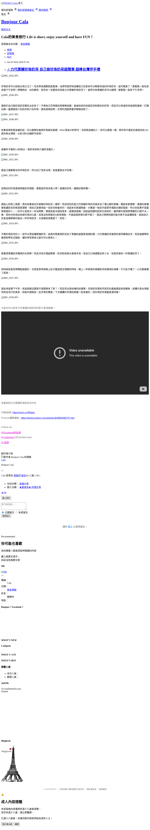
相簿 (9, 50)
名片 (9, 57)
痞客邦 (17, 475)
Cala (3, 460)
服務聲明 (103, 789)
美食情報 (25, 44)
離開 (17, 824)
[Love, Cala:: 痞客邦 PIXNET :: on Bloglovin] (12, 781)
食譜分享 (24, 483)
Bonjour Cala (14, 21)
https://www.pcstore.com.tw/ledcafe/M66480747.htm (48, 418)
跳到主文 (6, 29)
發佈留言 (6, 516)
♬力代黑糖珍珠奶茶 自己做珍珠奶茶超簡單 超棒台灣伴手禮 (53, 69)
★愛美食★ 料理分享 (30, 487)
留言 (23, 475)
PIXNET (53, 789)
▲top (3, 492)
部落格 (10, 53)
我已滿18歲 (7, 824)
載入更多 (6, 498)
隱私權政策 (91, 789)
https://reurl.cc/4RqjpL (23, 412)
